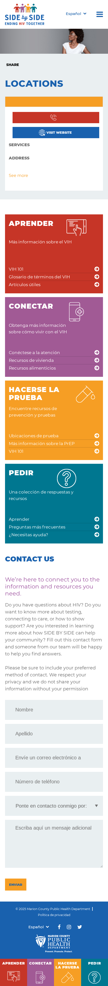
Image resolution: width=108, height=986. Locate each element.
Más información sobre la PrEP (42, 443)
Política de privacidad (54, 915)
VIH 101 (16, 269)
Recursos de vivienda (31, 360)
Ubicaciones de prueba (34, 435)
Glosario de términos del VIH (39, 276)
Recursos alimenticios (32, 368)
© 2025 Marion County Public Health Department (53, 909)
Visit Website (59, 132)
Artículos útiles (24, 284)
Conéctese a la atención (34, 352)
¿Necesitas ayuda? (28, 534)
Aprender (19, 519)
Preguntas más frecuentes (37, 526)
